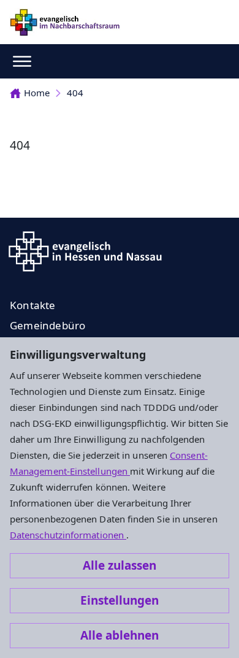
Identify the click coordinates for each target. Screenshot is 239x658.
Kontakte (33, 305)
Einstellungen (119, 600)
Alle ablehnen (119, 635)
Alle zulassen (119, 565)
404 (75, 92)
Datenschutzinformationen (68, 535)
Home (37, 92)
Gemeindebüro (47, 325)
